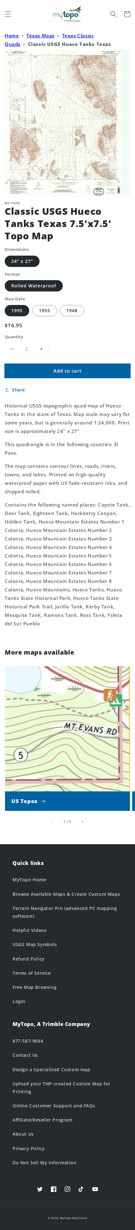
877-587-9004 (28, 1041)
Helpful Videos (29, 930)
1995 (17, 310)
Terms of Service (32, 973)
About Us (23, 1134)
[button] (8, 14)
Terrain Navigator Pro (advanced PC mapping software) (65, 912)
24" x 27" (22, 261)
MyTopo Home (29, 880)
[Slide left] (53, 821)
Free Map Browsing (35, 987)
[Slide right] (82, 821)
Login (19, 1001)
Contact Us (25, 1055)
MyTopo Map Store (73, 1218)
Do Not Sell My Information (45, 1163)
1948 (72, 310)
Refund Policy (29, 959)
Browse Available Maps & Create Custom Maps (66, 894)
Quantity (14, 337)
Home (12, 35)
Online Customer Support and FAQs (54, 1106)
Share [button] (18, 390)
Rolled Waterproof (33, 286)
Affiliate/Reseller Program (43, 1120)
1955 (44, 310)
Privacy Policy (29, 1148)
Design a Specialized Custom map (51, 1069)
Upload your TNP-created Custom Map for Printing (62, 1087)
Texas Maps (40, 35)
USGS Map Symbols (35, 944)
